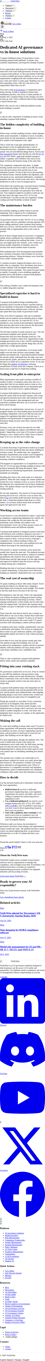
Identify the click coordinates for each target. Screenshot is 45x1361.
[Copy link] (19, 847)
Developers (9, 1290)
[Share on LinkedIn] (9, 848)
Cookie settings (11, 1337)
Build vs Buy (10, 1297)
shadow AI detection (19, 364)
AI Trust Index (11, 1292)
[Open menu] (2, 27)
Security (8, 1278)
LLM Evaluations (12, 1256)
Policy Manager (11, 1247)
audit (18, 156)
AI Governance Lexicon (14, 1308)
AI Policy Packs (11, 1301)
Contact (8, 18)
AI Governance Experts (14, 1311)
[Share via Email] (15, 848)
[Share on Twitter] (6, 848)
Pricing (8, 13)
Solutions (9, 11)
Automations (10, 1254)
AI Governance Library (14, 1313)
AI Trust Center (11, 1249)
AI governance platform (14, 1233)
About (7, 1347)
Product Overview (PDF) (15, 1322)
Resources (10, 8)
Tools (7, 1299)
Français (18, 1360)
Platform (9, 6)
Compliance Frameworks (15, 1240)
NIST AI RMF (11, 806)
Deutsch (10, 1360)
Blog (7, 1287)
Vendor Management (13, 1242)
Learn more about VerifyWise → (13, 876)
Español (26, 1360)
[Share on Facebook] (12, 848)
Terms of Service (11, 1332)
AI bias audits (10, 1294)
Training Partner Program (15, 1318)
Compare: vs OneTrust (14, 1320)
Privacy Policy (10, 1334)
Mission (8, 1275)
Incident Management (13, 1245)
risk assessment (6, 154)
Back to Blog (8, 31)
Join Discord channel (13, 1273)
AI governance (19, 90)
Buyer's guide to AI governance (17, 1304)
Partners (9, 16)
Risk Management (12, 1238)
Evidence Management (14, 1252)
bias (6, 498)
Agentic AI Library (12, 1315)
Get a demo (16, 24)
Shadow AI (9, 1261)
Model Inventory (11, 1235)
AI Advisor (9, 1259)
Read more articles (16, 897)
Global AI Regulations (14, 1306)
